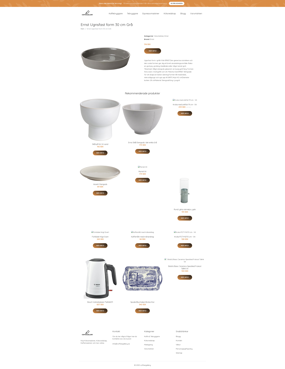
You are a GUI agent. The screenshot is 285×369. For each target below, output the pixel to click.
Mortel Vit (142, 171)
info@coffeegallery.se (121, 344)
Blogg (183, 13)
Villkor (178, 345)
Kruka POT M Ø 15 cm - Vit (184, 237)
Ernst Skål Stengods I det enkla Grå (142, 142)
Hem (82, 29)
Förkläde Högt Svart (100, 237)
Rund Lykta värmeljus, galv (185, 209)
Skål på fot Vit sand (100, 144)
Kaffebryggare (116, 13)
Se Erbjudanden (177, 3)
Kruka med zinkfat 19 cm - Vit (185, 104)
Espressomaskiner (150, 13)
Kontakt (179, 340)
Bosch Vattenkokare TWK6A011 (100, 302)
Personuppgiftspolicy (184, 349)
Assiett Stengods (100, 184)
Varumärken (196, 13)
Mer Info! (153, 51)
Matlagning (148, 345)
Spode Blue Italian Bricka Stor (142, 302)
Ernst (166, 36)
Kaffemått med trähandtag (142, 237)
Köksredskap (170, 13)
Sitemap (179, 353)
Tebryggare (132, 13)
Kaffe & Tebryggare (152, 336)
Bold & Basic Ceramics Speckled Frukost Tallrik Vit (184, 267)
